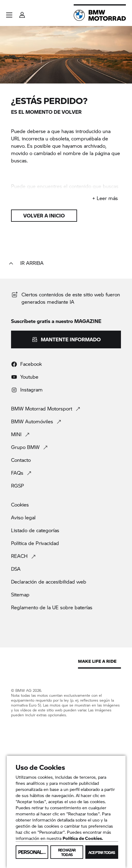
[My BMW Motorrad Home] (100, 15)
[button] (9, 15)
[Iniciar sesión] (22, 13)
